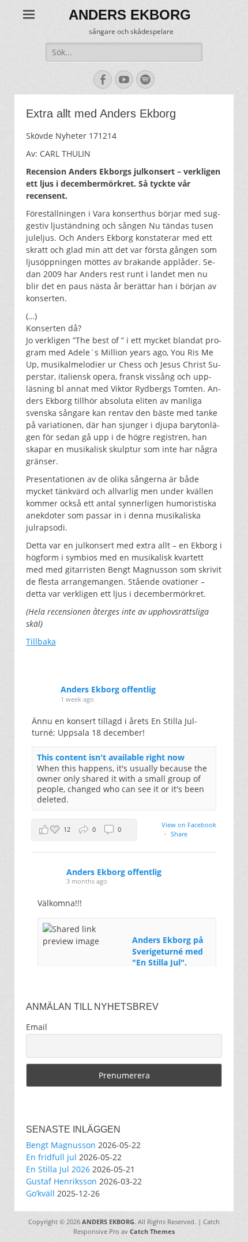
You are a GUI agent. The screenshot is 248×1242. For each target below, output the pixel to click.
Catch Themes (152, 1231)
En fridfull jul (51, 1157)
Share (179, 834)
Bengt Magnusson (61, 1144)
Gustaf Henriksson (61, 1181)
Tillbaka (41, 641)
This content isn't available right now (111, 757)
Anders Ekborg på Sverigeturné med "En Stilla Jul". (167, 951)
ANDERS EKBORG (130, 14)
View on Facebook (188, 824)
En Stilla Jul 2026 (58, 1169)
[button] (84, 829)
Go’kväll (40, 1193)
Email (36, 1026)
